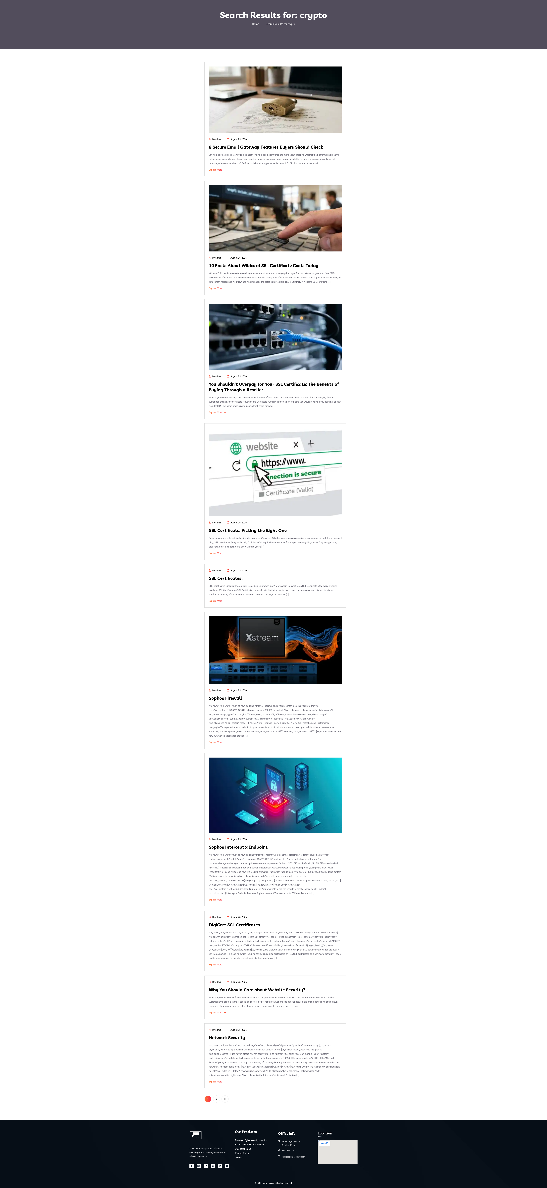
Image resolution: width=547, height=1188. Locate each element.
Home (256, 23)
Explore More (216, 169)
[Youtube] (227, 1166)
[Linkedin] (220, 1166)
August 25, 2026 (238, 139)
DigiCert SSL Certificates (234, 925)
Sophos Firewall (225, 698)
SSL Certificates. (226, 578)
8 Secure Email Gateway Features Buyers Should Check (266, 147)
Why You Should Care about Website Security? (257, 989)
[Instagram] (199, 1166)
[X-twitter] (213, 1166)
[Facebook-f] (191, 1166)
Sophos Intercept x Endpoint (238, 847)
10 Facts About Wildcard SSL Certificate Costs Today (263, 265)
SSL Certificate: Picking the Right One (248, 530)
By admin (216, 139)
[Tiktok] (206, 1166)
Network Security (227, 1037)
